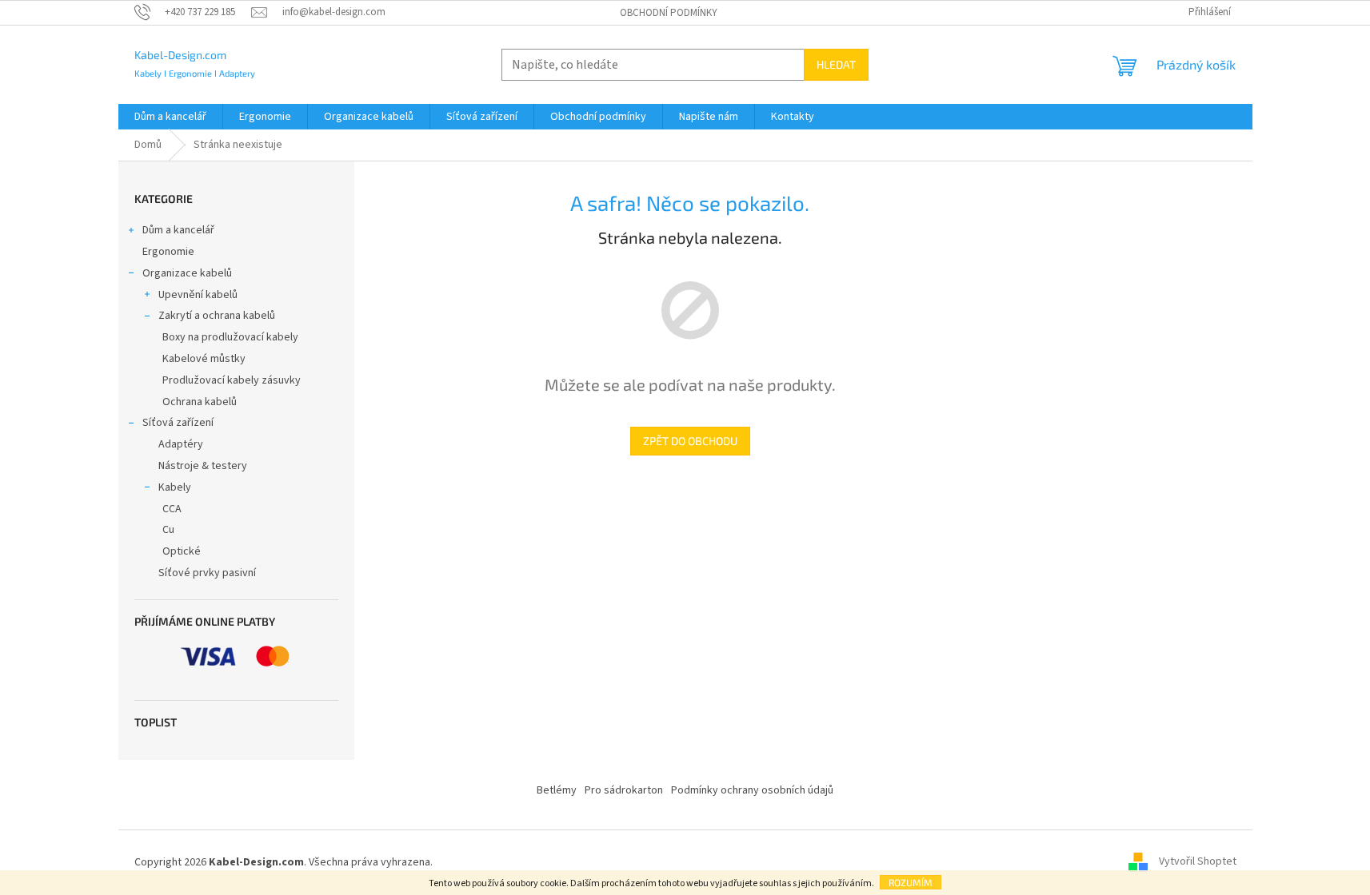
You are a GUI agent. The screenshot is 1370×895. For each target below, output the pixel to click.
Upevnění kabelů (198, 295)
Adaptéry (180, 444)
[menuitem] (170, 116)
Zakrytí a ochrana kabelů (216, 316)
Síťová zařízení (178, 423)
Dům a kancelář (178, 230)
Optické (181, 551)
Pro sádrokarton (624, 790)
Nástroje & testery (202, 466)
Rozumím (911, 882)
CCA (172, 509)
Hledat (836, 64)
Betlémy (557, 790)
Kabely (174, 487)
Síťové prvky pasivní (207, 573)
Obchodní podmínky (668, 13)
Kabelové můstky (204, 359)
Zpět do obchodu (690, 441)
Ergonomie (168, 252)
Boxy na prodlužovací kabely (230, 337)
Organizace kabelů (187, 273)
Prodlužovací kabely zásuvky (231, 380)
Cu (168, 530)
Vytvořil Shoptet (1197, 862)
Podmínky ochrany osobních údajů (752, 790)
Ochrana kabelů (199, 402)
